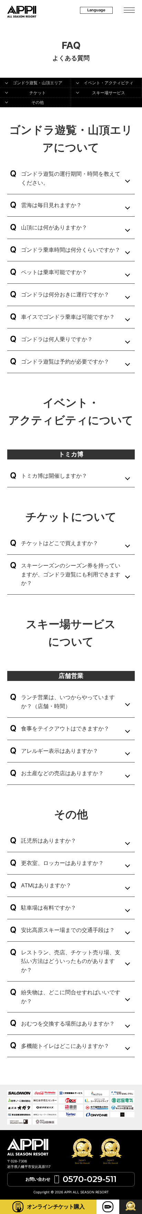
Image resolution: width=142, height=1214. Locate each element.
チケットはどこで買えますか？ (59, 543)
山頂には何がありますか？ (54, 227)
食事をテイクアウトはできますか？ (65, 728)
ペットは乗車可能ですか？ (54, 272)
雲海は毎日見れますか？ (51, 205)
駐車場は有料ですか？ (48, 907)
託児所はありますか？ (48, 840)
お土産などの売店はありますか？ (62, 773)
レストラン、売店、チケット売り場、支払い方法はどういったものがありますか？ (70, 961)
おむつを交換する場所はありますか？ (68, 1023)
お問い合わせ (71, 1179)
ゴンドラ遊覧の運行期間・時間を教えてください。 (70, 178)
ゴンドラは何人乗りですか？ (57, 339)
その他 (37, 102)
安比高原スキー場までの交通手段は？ (68, 929)
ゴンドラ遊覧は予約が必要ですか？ (65, 361)
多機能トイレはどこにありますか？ (65, 1045)
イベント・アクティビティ (108, 82)
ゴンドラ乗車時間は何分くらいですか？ (70, 249)
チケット (37, 92)
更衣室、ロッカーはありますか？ (62, 862)
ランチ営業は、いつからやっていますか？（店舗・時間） (68, 701)
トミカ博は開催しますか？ (54, 475)
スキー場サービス (108, 92)
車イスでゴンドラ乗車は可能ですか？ (68, 316)
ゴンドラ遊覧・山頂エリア (37, 82)
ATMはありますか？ (46, 885)
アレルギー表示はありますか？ (59, 750)
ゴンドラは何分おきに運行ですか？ (65, 294)
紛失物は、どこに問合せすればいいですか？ (70, 997)
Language (96, 10)
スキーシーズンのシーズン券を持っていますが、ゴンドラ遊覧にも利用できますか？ (70, 574)
